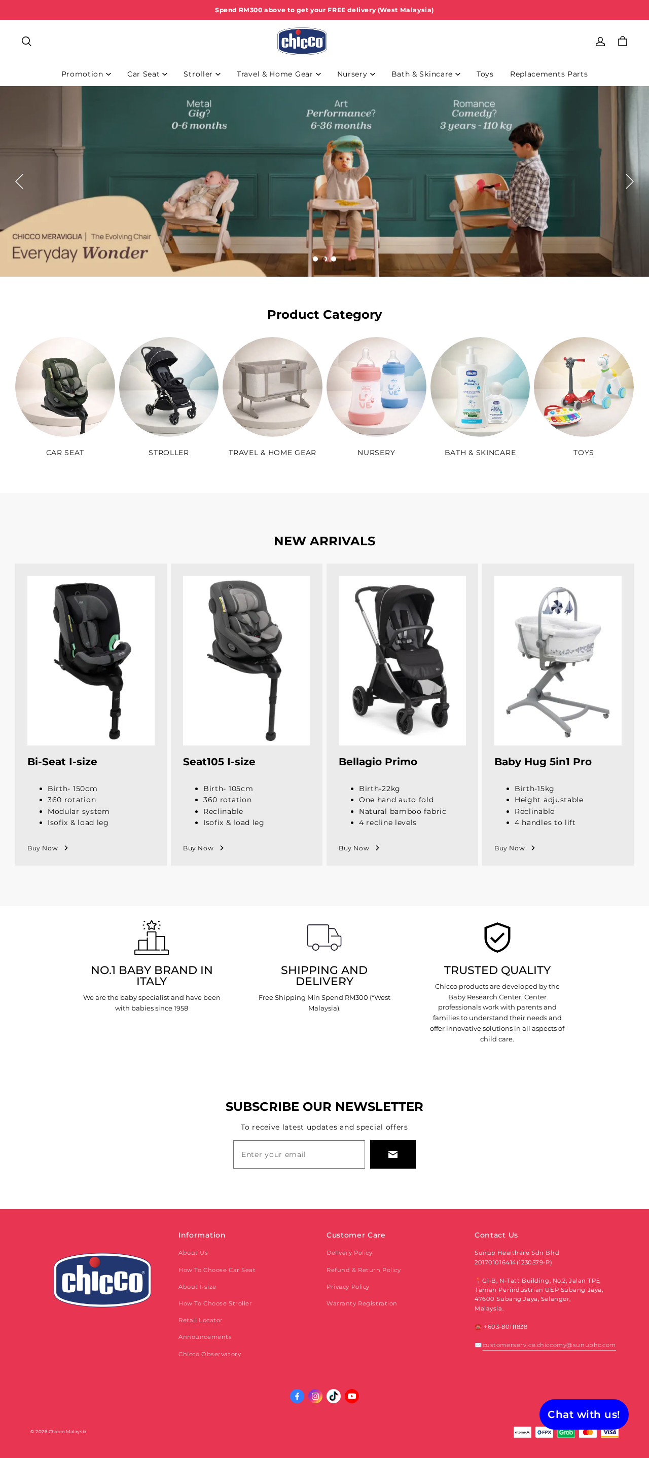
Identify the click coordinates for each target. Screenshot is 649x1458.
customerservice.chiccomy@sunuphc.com (549, 1345)
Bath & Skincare (422, 74)
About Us (193, 1252)
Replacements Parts (549, 74)
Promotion (82, 74)
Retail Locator (200, 1320)
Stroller (198, 74)
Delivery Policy (350, 1252)
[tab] (315, 258)
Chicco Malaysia (68, 1431)
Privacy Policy (348, 1286)
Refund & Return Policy (364, 1270)
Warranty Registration (362, 1303)
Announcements (205, 1336)
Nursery (352, 74)
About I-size (197, 1286)
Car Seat (143, 74)
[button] (26, 41)
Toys (485, 74)
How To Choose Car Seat (217, 1270)
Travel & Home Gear (275, 74)
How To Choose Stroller (215, 1303)
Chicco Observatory (209, 1354)
